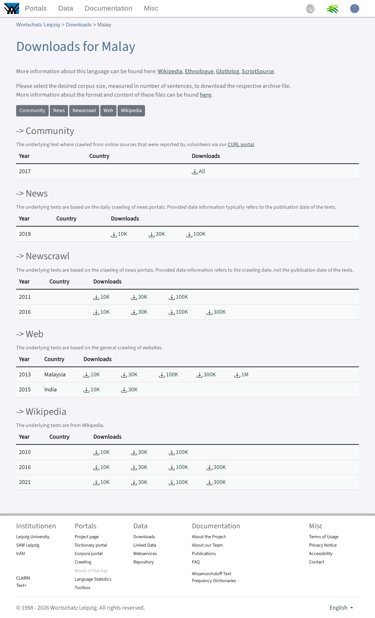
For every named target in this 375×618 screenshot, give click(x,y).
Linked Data (144, 545)
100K (198, 234)
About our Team (207, 545)
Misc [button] (151, 8)
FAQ (196, 562)
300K (219, 312)
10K (122, 234)
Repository (143, 562)
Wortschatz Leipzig (38, 24)
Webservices (145, 553)
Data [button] (65, 8)
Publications (204, 553)
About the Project (209, 536)
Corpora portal (89, 553)
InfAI (20, 553)
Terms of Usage (323, 536)
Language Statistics (93, 579)
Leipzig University (32, 536)
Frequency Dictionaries (214, 580)
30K (160, 234)
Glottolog (227, 71)
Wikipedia (170, 71)
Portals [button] (36, 8)
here (205, 95)
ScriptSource (258, 71)
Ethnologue (199, 71)
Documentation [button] (109, 8)
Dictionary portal (91, 545)
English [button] (339, 608)
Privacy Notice (323, 545)
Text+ (21, 585)
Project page (87, 536)
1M (244, 375)
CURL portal (241, 144)
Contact (316, 562)
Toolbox (82, 587)
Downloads (79, 24)
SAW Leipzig (27, 545)
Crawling (83, 562)
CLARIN (23, 578)
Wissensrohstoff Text (211, 573)
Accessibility (321, 553)
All (201, 171)
